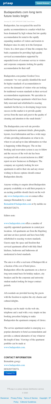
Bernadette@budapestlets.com (17, 203)
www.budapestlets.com (18, 195)
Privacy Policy (16, 398)
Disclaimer (4, 398)
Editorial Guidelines (28, 401)
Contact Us (10, 373)
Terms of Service (31, 398)
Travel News (31, 21)
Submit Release (43, 3)
